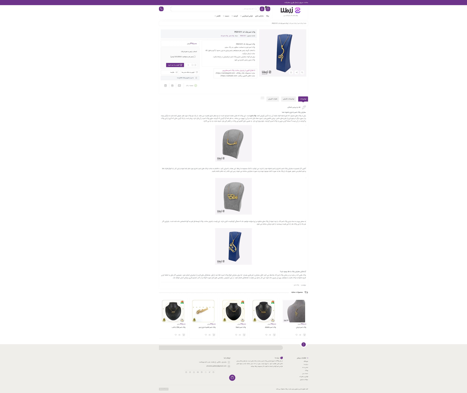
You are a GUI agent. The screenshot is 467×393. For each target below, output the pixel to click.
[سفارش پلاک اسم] (290, 12)
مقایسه (172, 72)
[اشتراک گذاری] (296, 72)
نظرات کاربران (272, 99)
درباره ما (306, 364)
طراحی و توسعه (163, 389)
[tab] (303, 99)
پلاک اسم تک (292, 23)
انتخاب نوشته (304, 335)
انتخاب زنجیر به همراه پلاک (189, 51)
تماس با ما (305, 367)
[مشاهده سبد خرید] (268, 9)
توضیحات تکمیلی (288, 99)
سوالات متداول (304, 380)
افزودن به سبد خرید (174, 65)
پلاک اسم (300, 23)
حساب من (305, 374)
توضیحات (303, 99)
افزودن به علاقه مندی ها (188, 72)
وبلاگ (306, 371)
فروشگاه (306, 361)
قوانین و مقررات (303, 377)
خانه (305, 23)
